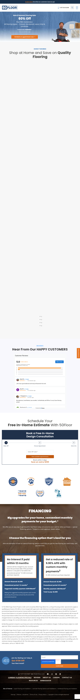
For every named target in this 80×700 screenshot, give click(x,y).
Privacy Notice (42, 694)
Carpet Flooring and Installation (22, 688)
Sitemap (13, 694)
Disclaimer (25, 694)
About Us (47, 677)
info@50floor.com (39, 674)
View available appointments (40, 456)
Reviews (37, 677)
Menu (77, 8)
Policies (19, 694)
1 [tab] (41, 316)
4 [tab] (41, 325)
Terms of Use (33, 694)
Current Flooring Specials (19, 677)
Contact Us (67, 677)
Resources (33, 681)
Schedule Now (78, 353)
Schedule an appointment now (24, 37)
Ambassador (45, 681)
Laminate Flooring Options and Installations (44, 688)
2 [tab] (41, 319)
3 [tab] (41, 322)
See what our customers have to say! (44, 2)
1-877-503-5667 (25, 674)
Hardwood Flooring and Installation (67, 688)
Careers (56, 677)
